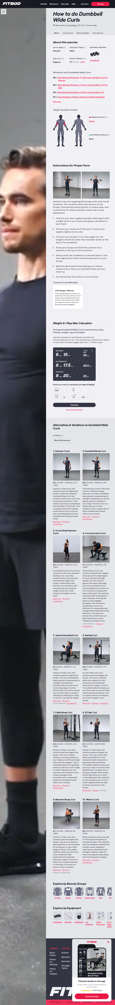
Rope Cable (58, 788)
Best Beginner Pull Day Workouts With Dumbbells (81, 97)
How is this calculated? (74, 409)
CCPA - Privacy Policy (103, 1002)
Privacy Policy (88, 1002)
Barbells (104, 703)
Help (73, 4)
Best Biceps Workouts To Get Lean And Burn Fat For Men (83, 86)
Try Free (100, 4)
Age (73, 388)
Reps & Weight (83, 33)
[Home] (12, 4)
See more (57, 101)
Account (84, 4)
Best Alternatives (62, 440)
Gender (57, 388)
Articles (44, 4)
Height (74, 395)
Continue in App (91, 996)
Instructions (68, 33)
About (56, 33)
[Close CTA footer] (108, 942)
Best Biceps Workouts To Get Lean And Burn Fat (81, 93)
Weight (57, 395)
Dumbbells (94, 60)
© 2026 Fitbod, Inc (56, 1002)
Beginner (57, 522)
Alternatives (98, 33)
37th (83, 62)
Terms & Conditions (73, 1002)
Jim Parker (72, 25)
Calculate (74, 405)
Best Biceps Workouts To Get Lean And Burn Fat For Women (83, 79)
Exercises (65, 4)
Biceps (92, 121)
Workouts (54, 4)
